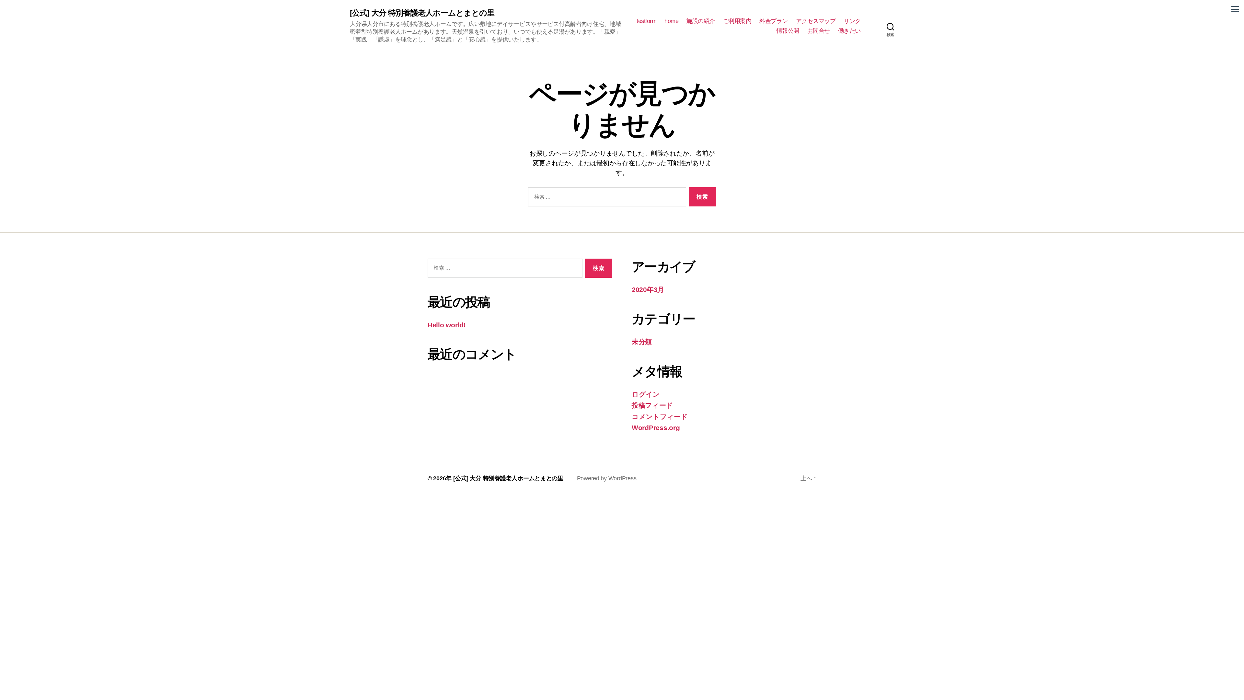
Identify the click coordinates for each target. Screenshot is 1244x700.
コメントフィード (660, 416)
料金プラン (773, 21)
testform (646, 21)
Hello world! (447, 325)
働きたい (849, 31)
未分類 (642, 341)
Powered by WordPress (607, 478)
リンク (852, 21)
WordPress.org (656, 427)
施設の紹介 (700, 21)
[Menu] (1235, 9)
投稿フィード (652, 405)
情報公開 (788, 31)
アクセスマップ (816, 21)
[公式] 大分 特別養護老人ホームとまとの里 (426, 13)
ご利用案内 (737, 21)
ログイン (646, 394)
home (671, 21)
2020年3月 (648, 289)
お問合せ (818, 31)
